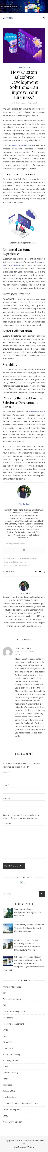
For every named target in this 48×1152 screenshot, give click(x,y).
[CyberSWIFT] (8, 18)
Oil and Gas (8, 1042)
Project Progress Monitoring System (21, 1103)
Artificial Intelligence (12, 986)
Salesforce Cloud (37, 411)
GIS (4, 1005)
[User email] (24, 550)
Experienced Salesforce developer (17, 562)
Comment (7, 823)
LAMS (5, 1030)
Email (6, 785)
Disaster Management (14, 1011)
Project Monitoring (11, 1054)
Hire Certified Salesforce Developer (17, 565)
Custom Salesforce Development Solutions (20, 558)
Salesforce (24, 67)
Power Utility (9, 1048)
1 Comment (31, 103)
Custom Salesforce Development (18, 145)
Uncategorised (9, 1097)
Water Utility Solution (12, 1121)
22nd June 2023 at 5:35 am (24, 651)
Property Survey (10, 1060)
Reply (17, 654)
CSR (4, 993)
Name (6, 772)
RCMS (5, 1066)
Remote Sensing (10, 1072)
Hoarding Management (13, 1023)
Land (5, 1036)
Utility (5, 1115)
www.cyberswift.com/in (15, 543)
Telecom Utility (10, 1091)
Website (6, 798)
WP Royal (30, 1147)
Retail (5, 1078)
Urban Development (12, 1109)
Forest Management (12, 999)
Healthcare (8, 1017)
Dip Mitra (9, 571)
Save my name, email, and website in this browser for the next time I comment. (21, 817)
